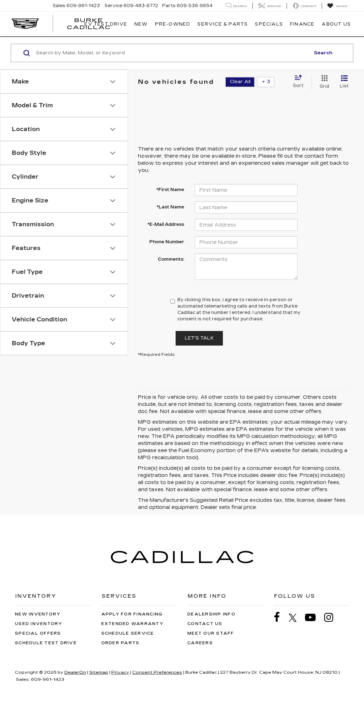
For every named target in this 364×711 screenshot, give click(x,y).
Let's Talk (199, 338)
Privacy (120, 672)
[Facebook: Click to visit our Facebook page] (280, 617)
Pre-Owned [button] (173, 24)
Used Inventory (39, 624)
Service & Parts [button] (222, 24)
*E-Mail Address (166, 224)
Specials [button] (269, 24)
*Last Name (170, 207)
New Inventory (37, 614)
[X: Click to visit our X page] (296, 617)
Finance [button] (302, 24)
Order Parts (120, 643)
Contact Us (205, 624)
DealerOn (75, 672)
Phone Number (166, 241)
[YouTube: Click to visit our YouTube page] (314, 617)
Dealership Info (211, 614)
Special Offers (38, 633)
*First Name (170, 189)
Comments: (171, 259)
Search (323, 53)
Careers (200, 643)
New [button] (141, 24)
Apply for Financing (132, 614)
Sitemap (98, 672)
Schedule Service (127, 633)
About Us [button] (336, 24)
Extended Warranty (132, 624)
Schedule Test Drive (46, 643)
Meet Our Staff (210, 633)
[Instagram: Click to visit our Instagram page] (332, 617)
